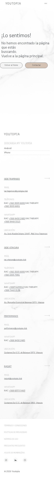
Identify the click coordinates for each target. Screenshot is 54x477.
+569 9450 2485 (17, 219)
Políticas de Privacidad (15, 432)
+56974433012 (16, 287)
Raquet (7, 366)
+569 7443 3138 (12, 290)
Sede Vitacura (11, 248)
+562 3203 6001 (12, 206)
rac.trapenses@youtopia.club (16, 191)
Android (7, 148)
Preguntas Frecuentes (14, 446)
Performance (11, 316)
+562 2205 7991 (12, 275)
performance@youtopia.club (15, 328)
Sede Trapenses (12, 179)
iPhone (7, 153)
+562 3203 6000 (17, 203)
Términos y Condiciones (15, 426)
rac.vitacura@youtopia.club (15, 260)
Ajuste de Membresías (14, 453)
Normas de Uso (11, 439)
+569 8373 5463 (17, 391)
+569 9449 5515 (12, 222)
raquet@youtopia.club (13, 379)
